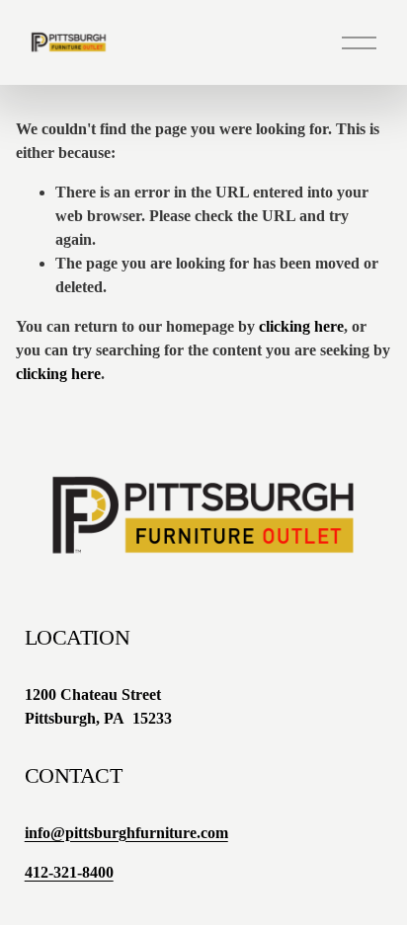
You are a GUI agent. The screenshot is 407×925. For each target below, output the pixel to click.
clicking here (301, 326)
